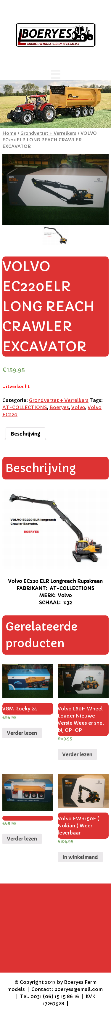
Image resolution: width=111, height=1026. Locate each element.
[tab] (25, 434)
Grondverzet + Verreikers (48, 133)
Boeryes (59, 407)
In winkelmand (80, 857)
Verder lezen (22, 733)
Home (9, 133)
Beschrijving (25, 434)
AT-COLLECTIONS (24, 407)
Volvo (78, 407)
